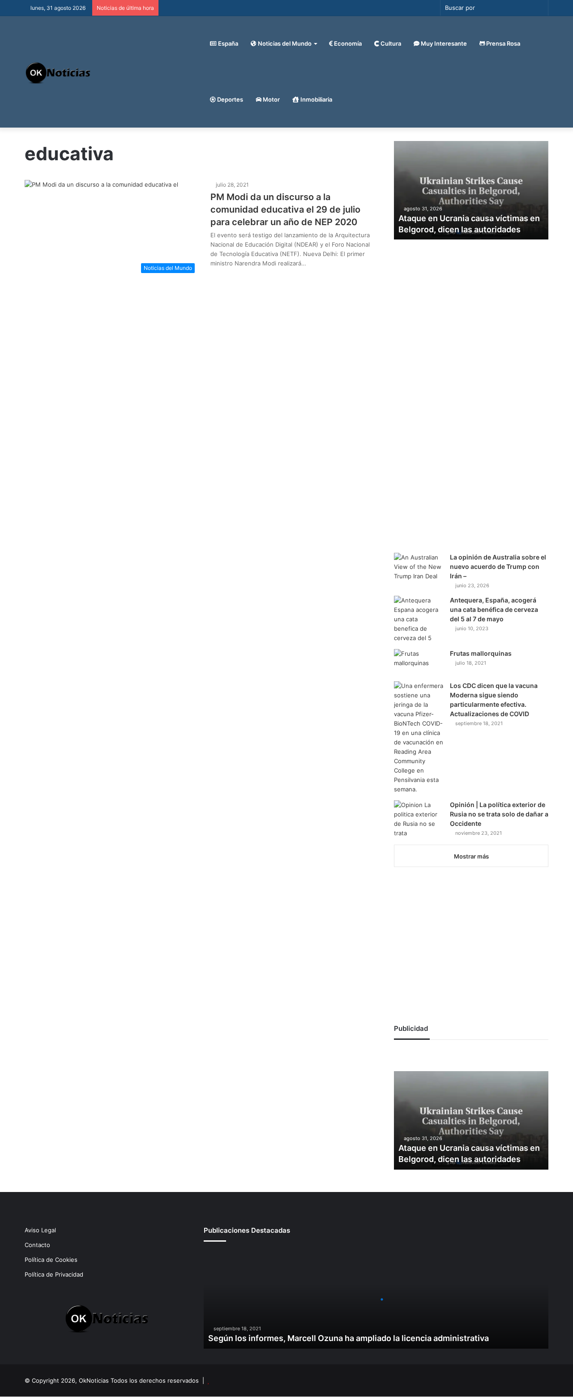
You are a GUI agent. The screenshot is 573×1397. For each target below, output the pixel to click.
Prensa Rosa (502, 43)
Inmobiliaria (315, 99)
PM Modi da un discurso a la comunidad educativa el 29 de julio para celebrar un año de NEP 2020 (285, 209)
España (227, 43)
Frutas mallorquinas (481, 653)
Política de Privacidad (54, 1274)
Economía (347, 43)
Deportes (229, 99)
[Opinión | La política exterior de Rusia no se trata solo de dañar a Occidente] (418, 819)
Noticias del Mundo (284, 43)
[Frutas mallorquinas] (418, 662)
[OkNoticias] (58, 72)
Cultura (390, 43)
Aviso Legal (40, 1230)
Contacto (37, 1244)
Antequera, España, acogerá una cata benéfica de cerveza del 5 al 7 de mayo (494, 609)
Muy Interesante (443, 43)
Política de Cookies (51, 1259)
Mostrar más (471, 856)
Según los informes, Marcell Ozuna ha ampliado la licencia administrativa (348, 1338)
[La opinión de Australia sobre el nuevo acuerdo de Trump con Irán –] (418, 569)
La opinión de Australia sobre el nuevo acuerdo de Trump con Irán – (498, 566)
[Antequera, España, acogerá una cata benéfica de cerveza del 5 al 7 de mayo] (418, 619)
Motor (270, 99)
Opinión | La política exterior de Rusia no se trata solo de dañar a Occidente (499, 814)
